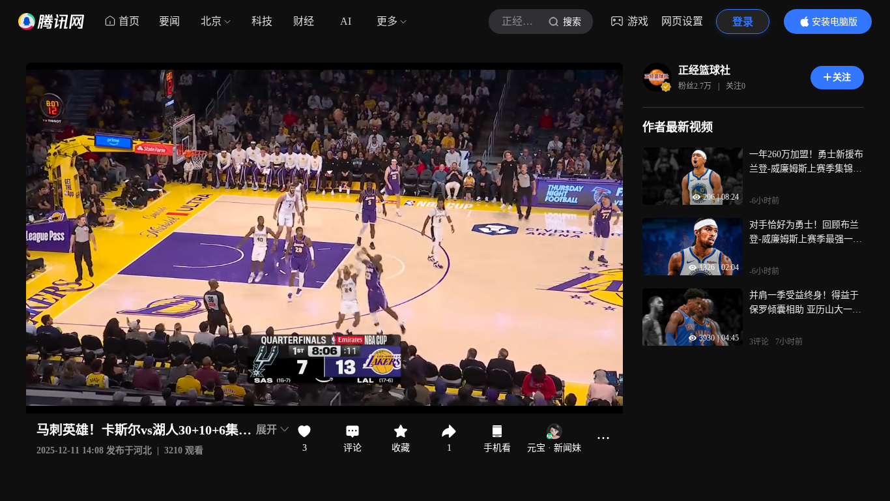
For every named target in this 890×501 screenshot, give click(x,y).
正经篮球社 (704, 70)
